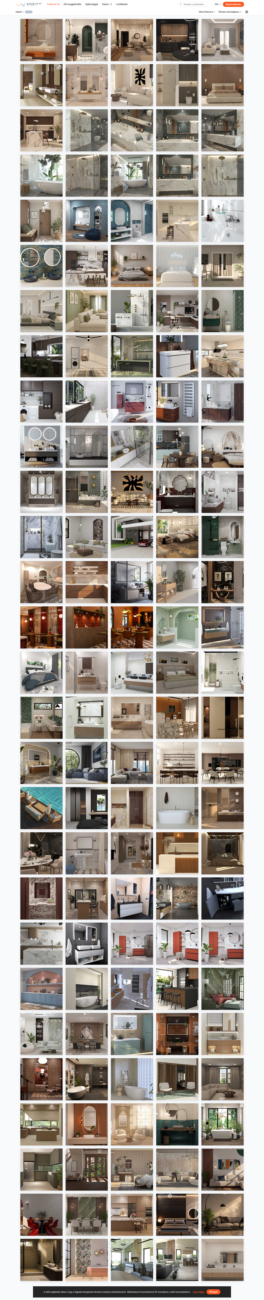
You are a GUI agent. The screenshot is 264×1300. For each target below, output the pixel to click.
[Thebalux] (41, 763)
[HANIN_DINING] (87, 1034)
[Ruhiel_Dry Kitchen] (87, 898)
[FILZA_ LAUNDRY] (87, 401)
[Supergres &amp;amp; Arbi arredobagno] (132, 989)
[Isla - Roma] (87, 989)
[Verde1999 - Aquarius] (132, 1079)
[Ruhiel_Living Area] (132, 40)
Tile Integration (33, 104)
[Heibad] (41, 447)
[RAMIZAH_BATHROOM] (132, 221)
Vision (105, 4)
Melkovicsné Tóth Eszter (218, 1143)
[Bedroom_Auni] (132, 266)
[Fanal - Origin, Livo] (87, 1260)
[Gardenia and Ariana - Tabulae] (132, 1169)
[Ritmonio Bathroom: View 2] (41, 176)
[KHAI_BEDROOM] (41, 311)
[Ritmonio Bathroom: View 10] (222, 176)
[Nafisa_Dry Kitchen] (41, 1169)
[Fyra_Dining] (177, 763)
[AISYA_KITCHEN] (222, 356)
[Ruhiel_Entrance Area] (222, 582)
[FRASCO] (41, 266)
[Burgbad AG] (222, 401)
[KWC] (222, 221)
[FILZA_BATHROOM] (177, 492)
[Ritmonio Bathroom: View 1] (87, 176)
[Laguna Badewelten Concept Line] (222, 898)
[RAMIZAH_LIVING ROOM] (87, 537)
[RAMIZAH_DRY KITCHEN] (41, 989)
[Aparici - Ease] (177, 582)
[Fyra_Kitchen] (222, 763)
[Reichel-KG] (132, 447)
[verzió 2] (222, 1124)
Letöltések (122, 4)
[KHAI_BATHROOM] (222, 537)
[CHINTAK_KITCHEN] (177, 853)
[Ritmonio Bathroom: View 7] (132, 176)
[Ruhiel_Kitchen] (177, 40)
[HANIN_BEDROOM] (222, 447)
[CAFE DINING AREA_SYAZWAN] (132, 627)
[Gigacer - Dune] (177, 1034)
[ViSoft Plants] (87, 763)
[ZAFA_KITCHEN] (177, 221)
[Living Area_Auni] (222, 1215)
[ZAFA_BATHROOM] (132, 808)
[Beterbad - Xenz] (177, 898)
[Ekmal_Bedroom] (222, 853)
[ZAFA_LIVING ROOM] (132, 763)
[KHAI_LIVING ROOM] (87, 311)
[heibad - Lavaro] (132, 898)
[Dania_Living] (222, 1079)
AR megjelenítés (72, 4)
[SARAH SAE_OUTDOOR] (41, 808)
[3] (132, 1260)
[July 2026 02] (177, 944)
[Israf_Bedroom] (222, 85)
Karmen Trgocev (124, 1007)
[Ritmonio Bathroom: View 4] (132, 130)
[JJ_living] (132, 85)
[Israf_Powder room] (41, 898)
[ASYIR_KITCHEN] (41, 1124)
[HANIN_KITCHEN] (87, 266)
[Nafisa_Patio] (177, 1079)
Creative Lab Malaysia (36, 58)
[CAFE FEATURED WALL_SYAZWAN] (87, 627)
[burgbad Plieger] (132, 1034)
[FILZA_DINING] (41, 356)
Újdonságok (91, 4)
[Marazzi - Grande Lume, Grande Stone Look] (41, 85)
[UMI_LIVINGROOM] (222, 40)
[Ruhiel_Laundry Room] (87, 356)
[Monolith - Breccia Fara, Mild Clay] (177, 1169)
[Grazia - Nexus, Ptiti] (87, 853)
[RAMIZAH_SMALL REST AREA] (87, 221)
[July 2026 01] (132, 944)
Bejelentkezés (233, 4)
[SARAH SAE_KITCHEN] (132, 1215)
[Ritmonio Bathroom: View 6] (177, 176)
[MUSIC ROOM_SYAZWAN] (41, 1079)
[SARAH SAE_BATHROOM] (87, 673)
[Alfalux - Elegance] (132, 356)
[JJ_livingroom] (132, 1124)
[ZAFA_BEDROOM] (87, 808)
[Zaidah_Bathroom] (41, 40)
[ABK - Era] (87, 85)
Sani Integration (79, 149)
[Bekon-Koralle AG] (222, 627)
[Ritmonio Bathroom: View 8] (87, 130)
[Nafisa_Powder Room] (177, 1124)
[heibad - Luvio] (87, 944)
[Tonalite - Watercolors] (87, 1124)
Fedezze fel (53, 4)
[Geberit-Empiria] (132, 401)
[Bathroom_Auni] (41, 1260)
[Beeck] (41, 944)
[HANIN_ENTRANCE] (41, 221)
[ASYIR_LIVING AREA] (222, 1169)
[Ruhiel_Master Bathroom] (87, 492)
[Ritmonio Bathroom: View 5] (177, 130)
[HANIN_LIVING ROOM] (41, 1034)
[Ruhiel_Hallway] (132, 853)
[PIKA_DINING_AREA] (41, 582)
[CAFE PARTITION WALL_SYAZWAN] (41, 627)
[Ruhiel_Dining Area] (41, 853)
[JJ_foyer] (222, 718)
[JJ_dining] (177, 718)
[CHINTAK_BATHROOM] (222, 1034)
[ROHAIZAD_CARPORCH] (132, 537)
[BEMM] (177, 401)
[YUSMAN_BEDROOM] (177, 537)
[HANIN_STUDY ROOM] (177, 311)
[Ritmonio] (132, 311)
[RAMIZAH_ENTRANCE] (87, 1169)
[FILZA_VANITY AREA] (41, 492)
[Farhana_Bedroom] (41, 673)
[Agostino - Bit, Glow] (222, 808)
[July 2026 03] (222, 944)
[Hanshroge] (177, 356)
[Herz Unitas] (132, 582)
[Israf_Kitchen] (87, 582)
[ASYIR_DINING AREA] (41, 1215)
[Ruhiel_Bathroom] (87, 40)
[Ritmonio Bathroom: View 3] (222, 130)
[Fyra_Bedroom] (177, 266)
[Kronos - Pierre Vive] (177, 808)
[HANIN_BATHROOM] (222, 311)
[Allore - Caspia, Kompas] (222, 1260)
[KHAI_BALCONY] (222, 266)
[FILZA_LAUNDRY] (41, 401)
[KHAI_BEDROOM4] (177, 673)
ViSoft (120, 962)
